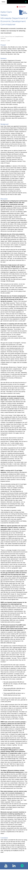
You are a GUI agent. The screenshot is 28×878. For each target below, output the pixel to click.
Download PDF (22, 6)
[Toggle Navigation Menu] (25, 2)
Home (3, 2)
